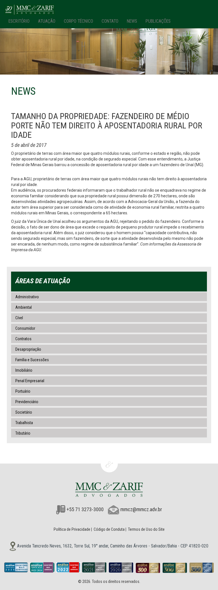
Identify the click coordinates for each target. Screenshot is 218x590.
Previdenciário (26, 401)
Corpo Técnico (78, 21)
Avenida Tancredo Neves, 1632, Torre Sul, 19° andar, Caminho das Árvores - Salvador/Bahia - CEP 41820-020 (112, 546)
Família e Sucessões (32, 360)
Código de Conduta (109, 529)
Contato (110, 21)
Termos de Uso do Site (146, 529)
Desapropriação (28, 349)
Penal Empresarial (29, 380)
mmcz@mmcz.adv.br (141, 509)
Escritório (19, 21)
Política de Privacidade (72, 529)
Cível (19, 318)
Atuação (46, 21)
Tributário (22, 433)
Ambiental (23, 307)
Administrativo (27, 297)
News (132, 21)
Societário (23, 412)
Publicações (158, 21)
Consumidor (25, 328)
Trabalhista (24, 422)
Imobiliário (23, 370)
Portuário (22, 391)
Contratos (23, 339)
